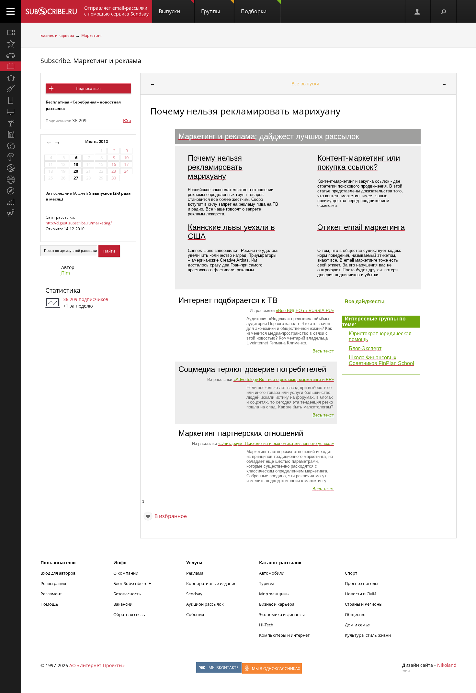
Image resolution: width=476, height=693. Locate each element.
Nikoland (447, 665)
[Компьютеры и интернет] (10, 111)
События (195, 614)
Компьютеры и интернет (284, 635)
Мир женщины (274, 594)
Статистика (62, 290)
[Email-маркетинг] (10, 213)
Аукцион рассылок (205, 604)
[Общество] (10, 145)
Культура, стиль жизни (368, 635)
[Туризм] (10, 191)
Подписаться (88, 88)
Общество (355, 614)
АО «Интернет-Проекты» (97, 665)
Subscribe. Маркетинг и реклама (90, 60)
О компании (125, 573)
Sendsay (194, 594)
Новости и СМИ (360, 594)
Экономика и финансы (282, 614)
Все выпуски (305, 84)
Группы (210, 11)
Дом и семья (357, 625)
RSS (127, 120)
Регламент (51, 594)
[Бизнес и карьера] (10, 66)
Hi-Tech (266, 625)
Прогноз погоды (361, 583)
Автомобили (271, 573)
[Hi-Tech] (10, 100)
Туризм (266, 583)
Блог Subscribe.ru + (132, 583)
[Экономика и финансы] (10, 202)
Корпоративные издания (211, 583)
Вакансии (122, 604)
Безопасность (127, 594)
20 (76, 171)
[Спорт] (10, 168)
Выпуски (169, 11)
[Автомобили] (10, 55)
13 (76, 164)
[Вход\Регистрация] (418, 11)
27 (76, 178)
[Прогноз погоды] (10, 157)
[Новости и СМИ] (10, 134)
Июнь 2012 (97, 141)
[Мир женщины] (10, 89)
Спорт (351, 573)
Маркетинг (91, 35)
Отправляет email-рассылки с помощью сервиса (116, 11)
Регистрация (53, 583)
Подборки (253, 11)
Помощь (49, 604)
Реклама (194, 573)
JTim (65, 273)
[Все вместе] (10, 32)
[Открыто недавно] (10, 44)
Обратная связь (129, 614)
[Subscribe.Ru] (51, 11)
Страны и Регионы (363, 604)
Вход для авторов (57, 573)
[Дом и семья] (10, 77)
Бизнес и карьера (57, 35)
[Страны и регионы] (10, 179)
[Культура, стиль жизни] (10, 123)
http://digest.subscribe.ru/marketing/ (79, 223)
